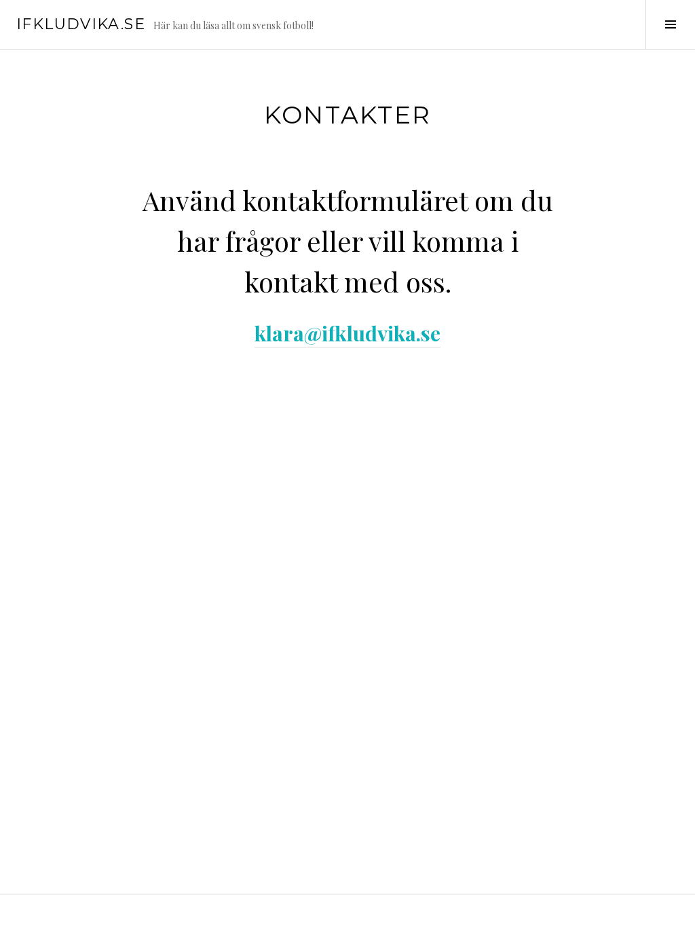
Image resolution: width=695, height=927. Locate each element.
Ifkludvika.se (80, 24)
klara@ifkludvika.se (347, 333)
